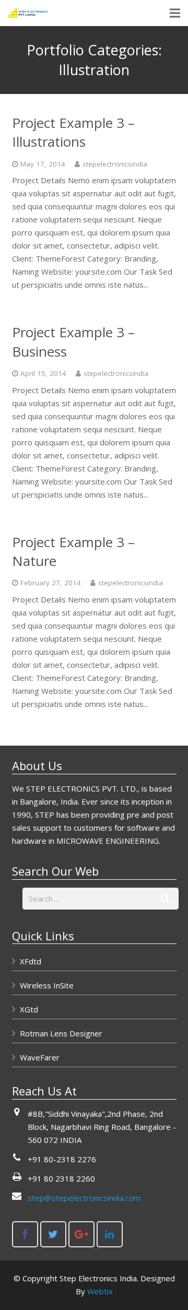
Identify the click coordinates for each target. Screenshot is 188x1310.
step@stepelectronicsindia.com (84, 1198)
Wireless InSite (47, 985)
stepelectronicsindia (115, 164)
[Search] (166, 899)
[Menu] (174, 13)
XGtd (29, 1009)
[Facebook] (25, 1234)
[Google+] (81, 1234)
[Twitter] (53, 1234)
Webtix (100, 1291)
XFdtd (30, 961)
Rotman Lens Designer (61, 1033)
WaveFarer (40, 1057)
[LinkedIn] (110, 1234)
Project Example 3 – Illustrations (73, 132)
